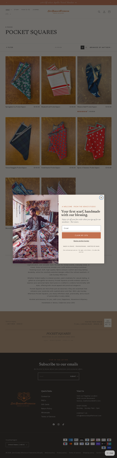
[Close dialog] (101, 198)
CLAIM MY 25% (81, 235)
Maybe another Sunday (81, 241)
